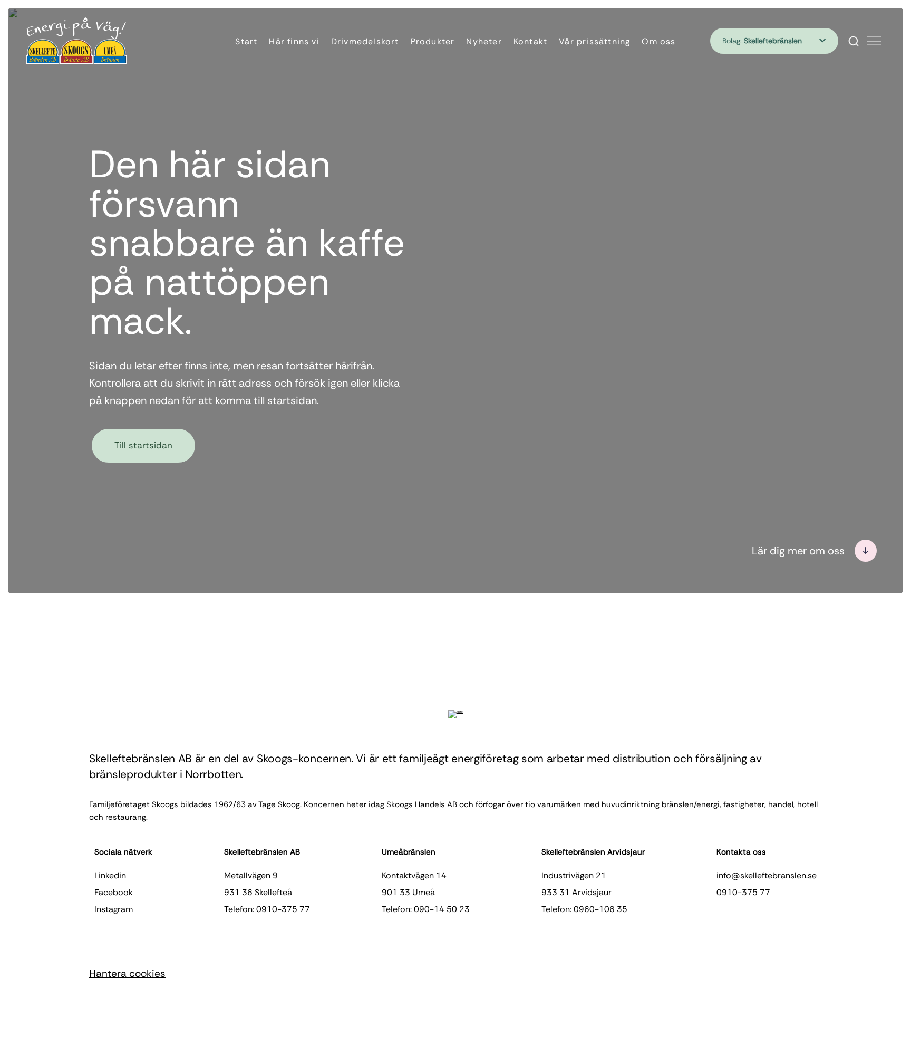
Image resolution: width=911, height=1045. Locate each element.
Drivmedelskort (365, 41)
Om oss (658, 41)
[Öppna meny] (874, 41)
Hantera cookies (127, 973)
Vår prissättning (594, 41)
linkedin (110, 875)
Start (246, 41)
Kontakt (530, 41)
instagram (113, 909)
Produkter (433, 41)
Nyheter (483, 41)
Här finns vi (294, 41)
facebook (113, 892)
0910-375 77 (743, 892)
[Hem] (76, 40)
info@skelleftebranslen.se (766, 875)
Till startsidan (143, 445)
